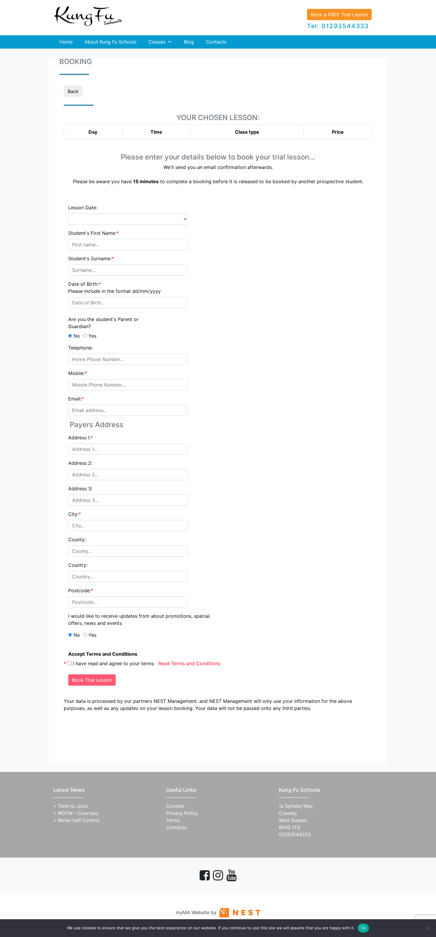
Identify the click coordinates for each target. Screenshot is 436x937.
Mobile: (77, 373)
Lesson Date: (82, 207)
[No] (429, 928)
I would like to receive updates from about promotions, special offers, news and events (139, 619)
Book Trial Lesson (92, 680)
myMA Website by (197, 912)
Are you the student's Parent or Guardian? (103, 322)
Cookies (175, 806)
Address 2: (80, 463)
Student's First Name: (93, 233)
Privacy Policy (182, 813)
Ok (363, 927)
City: (74, 514)
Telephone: (80, 348)
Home (66, 42)
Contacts (216, 42)
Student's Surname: (91, 258)
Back (73, 91)
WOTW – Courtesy (78, 813)
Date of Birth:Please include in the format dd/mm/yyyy (114, 287)
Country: (77, 565)
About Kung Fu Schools (110, 42)
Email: (76, 399)
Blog (189, 42)
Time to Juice (73, 806)
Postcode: (80, 590)
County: (77, 539)
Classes (157, 42)
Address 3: (80, 488)
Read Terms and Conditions (189, 663)
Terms (173, 820)
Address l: (80, 437)
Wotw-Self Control (78, 820)
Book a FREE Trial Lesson (339, 14)
